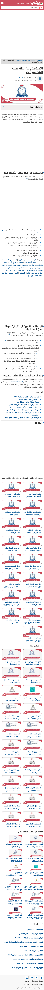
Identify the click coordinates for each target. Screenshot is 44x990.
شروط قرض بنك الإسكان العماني (31, 933)
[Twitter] (36, 977)
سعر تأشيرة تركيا (30, 262)
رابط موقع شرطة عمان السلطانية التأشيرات (24, 399)
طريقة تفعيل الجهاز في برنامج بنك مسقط (28, 959)
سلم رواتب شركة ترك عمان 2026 (31, 946)
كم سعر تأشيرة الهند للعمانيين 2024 (26, 397)
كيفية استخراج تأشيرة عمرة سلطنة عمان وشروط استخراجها (23, 264)
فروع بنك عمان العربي (35, 929)
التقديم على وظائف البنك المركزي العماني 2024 (25, 954)
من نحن (26, 981)
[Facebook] (41, 977)
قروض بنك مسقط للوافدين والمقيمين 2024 (27, 967)
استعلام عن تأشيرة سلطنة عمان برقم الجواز (28, 270)
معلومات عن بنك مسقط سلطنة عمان (30, 963)
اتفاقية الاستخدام (37, 984)
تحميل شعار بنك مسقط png (33, 950)
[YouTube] (31, 977)
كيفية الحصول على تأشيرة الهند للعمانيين (24, 407)
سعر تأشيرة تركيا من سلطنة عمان (27, 402)
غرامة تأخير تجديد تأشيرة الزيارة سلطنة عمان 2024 (22, 417)
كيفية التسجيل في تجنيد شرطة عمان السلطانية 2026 (24, 942)
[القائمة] (2, 3)
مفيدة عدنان (19, 77)
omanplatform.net (17, 381)
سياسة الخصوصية (37, 981)
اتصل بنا (26, 984)
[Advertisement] (22, 35)
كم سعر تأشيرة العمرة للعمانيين (17, 267)
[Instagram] (27, 977)
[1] (27, 179)
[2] (9, 335)
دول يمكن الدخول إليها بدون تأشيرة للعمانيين (24, 271)
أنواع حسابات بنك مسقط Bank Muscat (29, 937)
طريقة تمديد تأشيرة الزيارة (27, 259)
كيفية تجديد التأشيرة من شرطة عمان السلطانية (22, 409)
